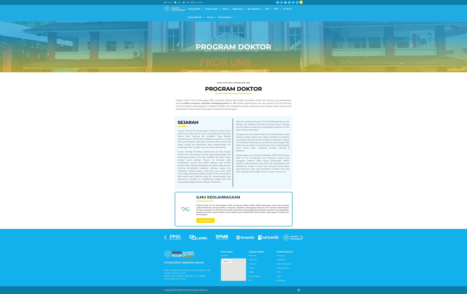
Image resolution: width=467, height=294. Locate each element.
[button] (165, 237)
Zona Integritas (224, 17)
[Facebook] (277, 2)
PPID (276, 9)
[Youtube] (285, 2)
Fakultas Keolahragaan (178, 9)
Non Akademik (253, 9)
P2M (267, 9)
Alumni (210, 17)
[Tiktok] (293, 2)
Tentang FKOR (194, 9)
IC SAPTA (287, 9)
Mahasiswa (238, 9)
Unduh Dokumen (195, 17)
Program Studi (211, 9)
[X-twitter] (281, 2)
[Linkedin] (289, 2)
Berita (225, 9)
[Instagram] (297, 2)
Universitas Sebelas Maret (184, 262)
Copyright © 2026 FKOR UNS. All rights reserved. (186, 290)
